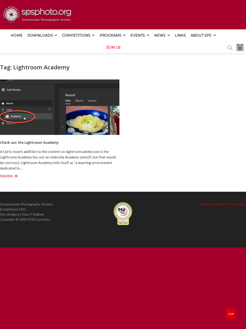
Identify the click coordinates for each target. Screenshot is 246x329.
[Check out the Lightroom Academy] (59, 107)
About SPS (201, 35)
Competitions (76, 35)
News (160, 35)
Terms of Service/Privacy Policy (222, 204)
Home (17, 35)
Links (180, 35)
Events (137, 35)
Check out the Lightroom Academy (29, 142)
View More (12, 175)
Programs (111, 35)
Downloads (40, 35)
